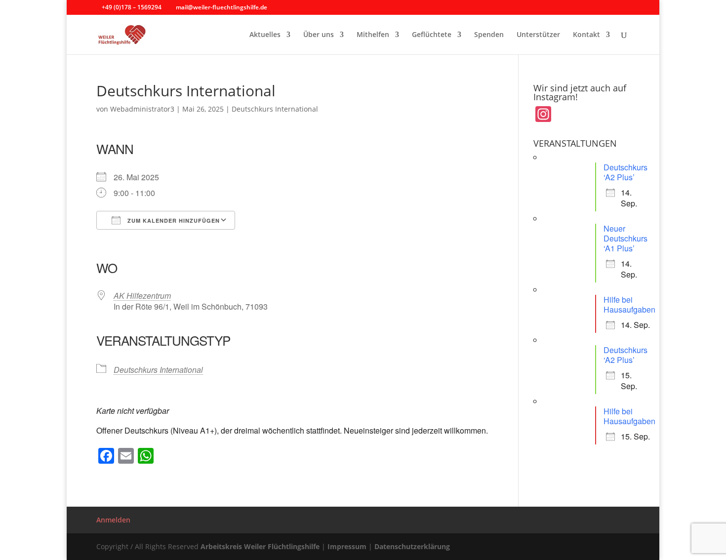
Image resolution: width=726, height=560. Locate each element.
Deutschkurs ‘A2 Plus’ (625, 172)
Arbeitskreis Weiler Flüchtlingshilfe (260, 546)
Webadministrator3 (142, 109)
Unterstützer (538, 35)
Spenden (489, 35)
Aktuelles (265, 35)
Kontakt (586, 35)
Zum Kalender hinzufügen (172, 220)
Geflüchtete (431, 35)
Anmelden (113, 519)
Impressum (346, 546)
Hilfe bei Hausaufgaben (629, 304)
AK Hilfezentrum (142, 295)
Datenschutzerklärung (412, 546)
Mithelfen (373, 35)
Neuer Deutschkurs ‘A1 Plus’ (625, 238)
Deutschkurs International (275, 109)
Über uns (318, 35)
